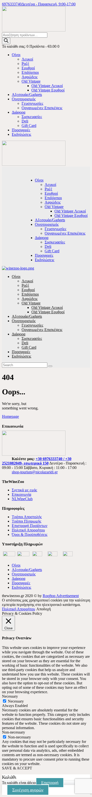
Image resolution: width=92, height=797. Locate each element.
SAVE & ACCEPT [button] (17, 768)
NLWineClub (22, 499)
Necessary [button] (10, 696)
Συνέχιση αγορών (27, 789)
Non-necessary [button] (13, 732)
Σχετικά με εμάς (24, 490)
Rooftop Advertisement (61, 596)
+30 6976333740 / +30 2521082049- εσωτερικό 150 (36, 461)
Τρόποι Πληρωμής (26, 521)
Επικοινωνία (21, 494)
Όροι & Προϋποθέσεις (29, 534)
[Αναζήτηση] (6, 41)
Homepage (10, 416)
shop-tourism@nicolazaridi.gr (35, 472)
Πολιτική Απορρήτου (28, 530)
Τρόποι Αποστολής (27, 517)
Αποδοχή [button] (43, 609)
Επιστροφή (49, 783)
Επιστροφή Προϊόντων (29, 526)
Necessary (16, 701)
